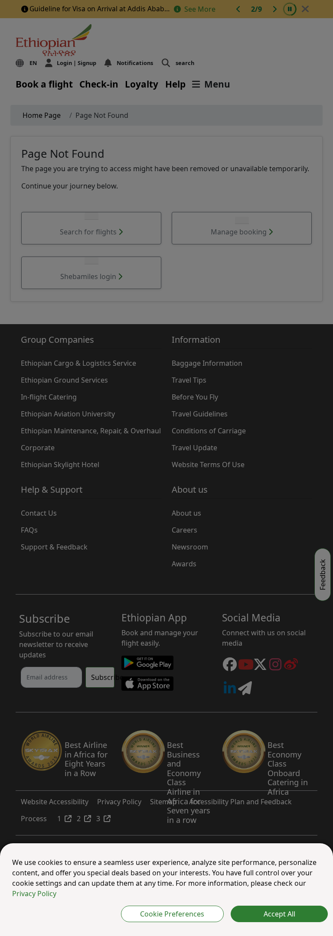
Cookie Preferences (172, 914)
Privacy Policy (34, 893)
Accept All (279, 914)
